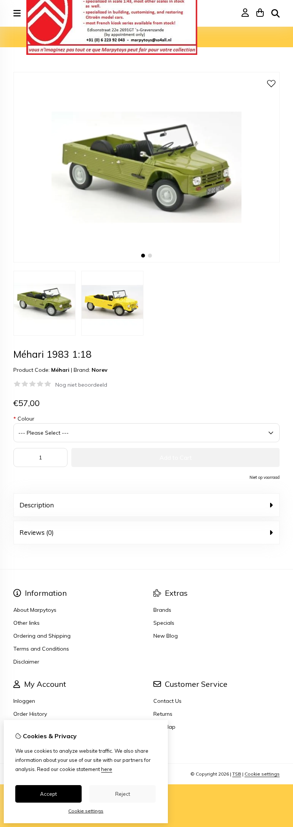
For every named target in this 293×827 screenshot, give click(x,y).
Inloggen (24, 700)
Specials (163, 622)
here (106, 769)
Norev (100, 369)
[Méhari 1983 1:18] (146, 260)
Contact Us (167, 700)
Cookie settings (262, 774)
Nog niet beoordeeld (81, 384)
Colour (23, 418)
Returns (162, 713)
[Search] (275, 13)
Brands (162, 609)
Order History (30, 713)
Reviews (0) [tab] (36, 532)
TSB (236, 774)
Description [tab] (36, 505)
